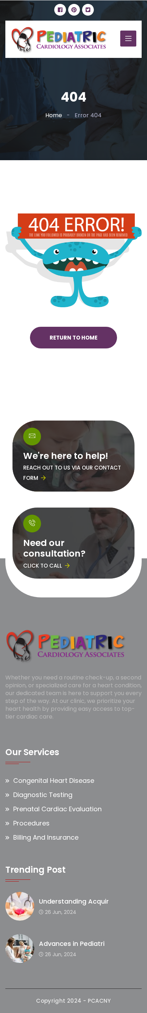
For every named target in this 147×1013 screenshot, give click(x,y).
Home (53, 115)
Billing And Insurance (45, 837)
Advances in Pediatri (72, 943)
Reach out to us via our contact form (72, 473)
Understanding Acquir (74, 901)
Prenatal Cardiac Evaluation (57, 809)
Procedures (31, 823)
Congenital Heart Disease (53, 780)
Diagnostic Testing (42, 794)
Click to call (42, 565)
